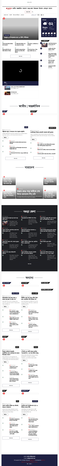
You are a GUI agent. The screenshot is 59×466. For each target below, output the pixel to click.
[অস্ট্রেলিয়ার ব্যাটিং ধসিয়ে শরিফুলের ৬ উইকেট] (44, 50)
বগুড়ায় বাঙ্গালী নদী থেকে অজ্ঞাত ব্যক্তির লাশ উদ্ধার (6, 50)
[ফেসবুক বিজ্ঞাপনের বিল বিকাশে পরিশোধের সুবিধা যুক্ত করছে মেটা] (21, 309)
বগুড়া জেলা (30, 8)
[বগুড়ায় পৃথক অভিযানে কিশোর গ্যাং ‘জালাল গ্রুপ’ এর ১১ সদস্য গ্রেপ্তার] (40, 255)
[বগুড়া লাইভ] (29, 2)
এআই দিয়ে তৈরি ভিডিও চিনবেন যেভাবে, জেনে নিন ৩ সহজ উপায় (33, 326)
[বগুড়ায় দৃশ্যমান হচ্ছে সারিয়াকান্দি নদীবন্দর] (3, 255)
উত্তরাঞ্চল (36, 8)
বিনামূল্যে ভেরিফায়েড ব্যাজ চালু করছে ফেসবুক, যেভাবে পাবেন (33, 319)
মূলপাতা (9, 8)
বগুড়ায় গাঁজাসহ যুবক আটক (45, 241)
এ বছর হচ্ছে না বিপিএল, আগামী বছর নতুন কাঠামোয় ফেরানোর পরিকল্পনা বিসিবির (14, 373)
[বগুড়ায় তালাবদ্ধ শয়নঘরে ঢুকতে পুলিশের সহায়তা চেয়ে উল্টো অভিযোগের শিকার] (40, 233)
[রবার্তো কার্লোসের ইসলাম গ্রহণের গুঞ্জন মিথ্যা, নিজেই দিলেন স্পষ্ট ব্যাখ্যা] (3, 377)
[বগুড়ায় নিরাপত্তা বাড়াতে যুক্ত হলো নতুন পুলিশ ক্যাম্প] (44, 45)
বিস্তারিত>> (5, 137)
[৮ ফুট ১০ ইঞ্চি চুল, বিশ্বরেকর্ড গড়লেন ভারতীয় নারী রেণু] (21, 424)
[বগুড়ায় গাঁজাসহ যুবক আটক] (40, 243)
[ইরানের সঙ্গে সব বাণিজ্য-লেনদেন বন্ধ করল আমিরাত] (31, 148)
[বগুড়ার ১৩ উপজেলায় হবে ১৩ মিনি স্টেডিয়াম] (20, 29)
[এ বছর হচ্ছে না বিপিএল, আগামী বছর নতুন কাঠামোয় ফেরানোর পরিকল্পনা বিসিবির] (3, 370)
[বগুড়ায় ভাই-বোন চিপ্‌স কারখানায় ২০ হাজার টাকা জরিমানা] (21, 233)
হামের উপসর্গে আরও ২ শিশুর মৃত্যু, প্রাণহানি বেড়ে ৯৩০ (32, 50)
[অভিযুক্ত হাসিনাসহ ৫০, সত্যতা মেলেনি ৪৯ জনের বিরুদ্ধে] (3, 322)
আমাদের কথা (6, 14)
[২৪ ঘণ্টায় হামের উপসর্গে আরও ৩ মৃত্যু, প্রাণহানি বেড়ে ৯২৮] (3, 151)
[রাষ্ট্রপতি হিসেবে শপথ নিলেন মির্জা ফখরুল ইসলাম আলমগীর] (3, 140)
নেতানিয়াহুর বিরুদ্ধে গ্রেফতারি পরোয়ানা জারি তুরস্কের (41, 132)
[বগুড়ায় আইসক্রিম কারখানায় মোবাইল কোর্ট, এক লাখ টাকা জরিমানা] (21, 255)
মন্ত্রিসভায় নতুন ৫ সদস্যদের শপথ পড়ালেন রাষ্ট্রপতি (13, 131)
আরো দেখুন (20, 56)
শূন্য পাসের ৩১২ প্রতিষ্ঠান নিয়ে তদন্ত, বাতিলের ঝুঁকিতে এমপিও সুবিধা (14, 432)
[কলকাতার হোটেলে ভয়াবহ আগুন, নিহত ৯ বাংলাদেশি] (31, 152)
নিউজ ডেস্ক (32, 130)
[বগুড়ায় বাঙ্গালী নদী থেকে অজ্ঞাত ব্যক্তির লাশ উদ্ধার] (3, 48)
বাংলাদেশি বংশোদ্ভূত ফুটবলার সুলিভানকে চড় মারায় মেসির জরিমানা (20, 51)
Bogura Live (32, 460)
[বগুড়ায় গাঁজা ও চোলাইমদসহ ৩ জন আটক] (28, 42)
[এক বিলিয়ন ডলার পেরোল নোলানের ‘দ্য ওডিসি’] (21, 369)
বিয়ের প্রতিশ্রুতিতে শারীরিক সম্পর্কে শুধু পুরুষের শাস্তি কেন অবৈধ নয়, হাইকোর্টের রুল (15, 313)
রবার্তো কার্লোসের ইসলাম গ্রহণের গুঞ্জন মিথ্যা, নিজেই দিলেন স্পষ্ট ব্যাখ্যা (14, 380)
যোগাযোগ (22, 14)
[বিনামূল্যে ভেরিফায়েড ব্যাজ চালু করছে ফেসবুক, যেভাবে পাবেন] (21, 316)
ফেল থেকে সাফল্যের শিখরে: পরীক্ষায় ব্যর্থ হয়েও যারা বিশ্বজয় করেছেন (33, 420)
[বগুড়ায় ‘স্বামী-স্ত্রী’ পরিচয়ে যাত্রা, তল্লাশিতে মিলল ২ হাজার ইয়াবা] (21, 245)
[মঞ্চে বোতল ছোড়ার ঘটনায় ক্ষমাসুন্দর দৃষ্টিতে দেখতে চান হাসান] (21, 374)
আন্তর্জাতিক (19, 8)
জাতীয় (14, 8)
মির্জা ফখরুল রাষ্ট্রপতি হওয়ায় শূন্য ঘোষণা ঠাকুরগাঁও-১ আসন (51, 61)
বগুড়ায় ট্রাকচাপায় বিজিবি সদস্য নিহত (28, 218)
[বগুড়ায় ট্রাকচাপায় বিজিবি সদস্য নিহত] (44, 67)
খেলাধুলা (46, 8)
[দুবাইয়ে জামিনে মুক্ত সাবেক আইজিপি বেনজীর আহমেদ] (3, 316)
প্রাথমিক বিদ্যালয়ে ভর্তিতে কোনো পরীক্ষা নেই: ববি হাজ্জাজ (14, 426)
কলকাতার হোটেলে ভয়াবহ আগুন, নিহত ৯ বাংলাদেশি (46, 153)
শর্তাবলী (10, 14)
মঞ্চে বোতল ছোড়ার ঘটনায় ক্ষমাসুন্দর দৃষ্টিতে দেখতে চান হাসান (33, 377)
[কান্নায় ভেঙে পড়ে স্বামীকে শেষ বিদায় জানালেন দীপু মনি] (29, 185)
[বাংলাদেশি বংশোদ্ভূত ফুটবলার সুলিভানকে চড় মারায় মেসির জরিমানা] (15, 48)
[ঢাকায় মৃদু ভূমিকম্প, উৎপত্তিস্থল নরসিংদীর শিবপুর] (50, 178)
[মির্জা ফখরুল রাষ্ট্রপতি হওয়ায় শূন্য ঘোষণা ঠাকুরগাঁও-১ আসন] (44, 62)
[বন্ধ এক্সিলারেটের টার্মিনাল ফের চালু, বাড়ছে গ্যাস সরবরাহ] (15, 42)
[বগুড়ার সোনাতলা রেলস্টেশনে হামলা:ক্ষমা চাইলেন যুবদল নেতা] (3, 233)
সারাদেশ (25, 8)
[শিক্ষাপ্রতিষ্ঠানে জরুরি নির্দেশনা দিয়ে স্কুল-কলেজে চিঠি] (3, 417)
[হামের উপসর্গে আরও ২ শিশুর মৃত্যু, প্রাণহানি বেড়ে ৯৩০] (28, 48)
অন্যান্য (50, 8)
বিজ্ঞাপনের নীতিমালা (16, 14)
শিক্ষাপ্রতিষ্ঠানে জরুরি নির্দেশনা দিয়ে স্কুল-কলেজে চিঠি (14, 420)
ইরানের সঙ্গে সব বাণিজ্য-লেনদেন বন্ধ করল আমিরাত (46, 149)
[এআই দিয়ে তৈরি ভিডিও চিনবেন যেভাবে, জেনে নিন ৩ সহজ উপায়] (21, 323)
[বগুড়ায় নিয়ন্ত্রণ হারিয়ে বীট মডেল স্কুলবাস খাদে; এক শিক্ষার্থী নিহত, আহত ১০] (40, 221)
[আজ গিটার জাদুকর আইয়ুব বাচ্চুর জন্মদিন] (21, 363)
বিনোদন (41, 8)
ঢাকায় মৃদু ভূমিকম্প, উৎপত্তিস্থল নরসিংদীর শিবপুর (49, 181)
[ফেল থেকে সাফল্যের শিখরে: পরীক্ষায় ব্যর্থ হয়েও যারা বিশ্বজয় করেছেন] (21, 417)
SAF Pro (43, 460)
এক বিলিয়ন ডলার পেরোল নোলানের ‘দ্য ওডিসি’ (33, 371)
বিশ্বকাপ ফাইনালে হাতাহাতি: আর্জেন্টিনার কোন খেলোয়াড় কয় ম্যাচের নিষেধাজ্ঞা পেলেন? (10, 353)
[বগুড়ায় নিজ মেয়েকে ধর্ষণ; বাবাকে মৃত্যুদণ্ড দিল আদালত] (3, 245)
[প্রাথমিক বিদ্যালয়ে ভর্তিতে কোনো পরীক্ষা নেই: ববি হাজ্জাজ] (3, 423)
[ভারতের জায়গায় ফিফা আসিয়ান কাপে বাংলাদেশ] (3, 42)
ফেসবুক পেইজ (28, 11)
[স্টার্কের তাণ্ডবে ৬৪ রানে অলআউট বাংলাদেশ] (3, 365)
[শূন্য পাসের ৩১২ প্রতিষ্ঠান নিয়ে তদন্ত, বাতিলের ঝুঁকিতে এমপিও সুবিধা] (3, 429)
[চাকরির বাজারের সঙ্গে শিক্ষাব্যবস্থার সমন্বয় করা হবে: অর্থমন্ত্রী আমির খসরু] (3, 146)
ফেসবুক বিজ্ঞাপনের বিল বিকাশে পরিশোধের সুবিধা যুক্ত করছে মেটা (33, 313)
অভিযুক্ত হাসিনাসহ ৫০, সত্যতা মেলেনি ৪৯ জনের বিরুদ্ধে (14, 325)
